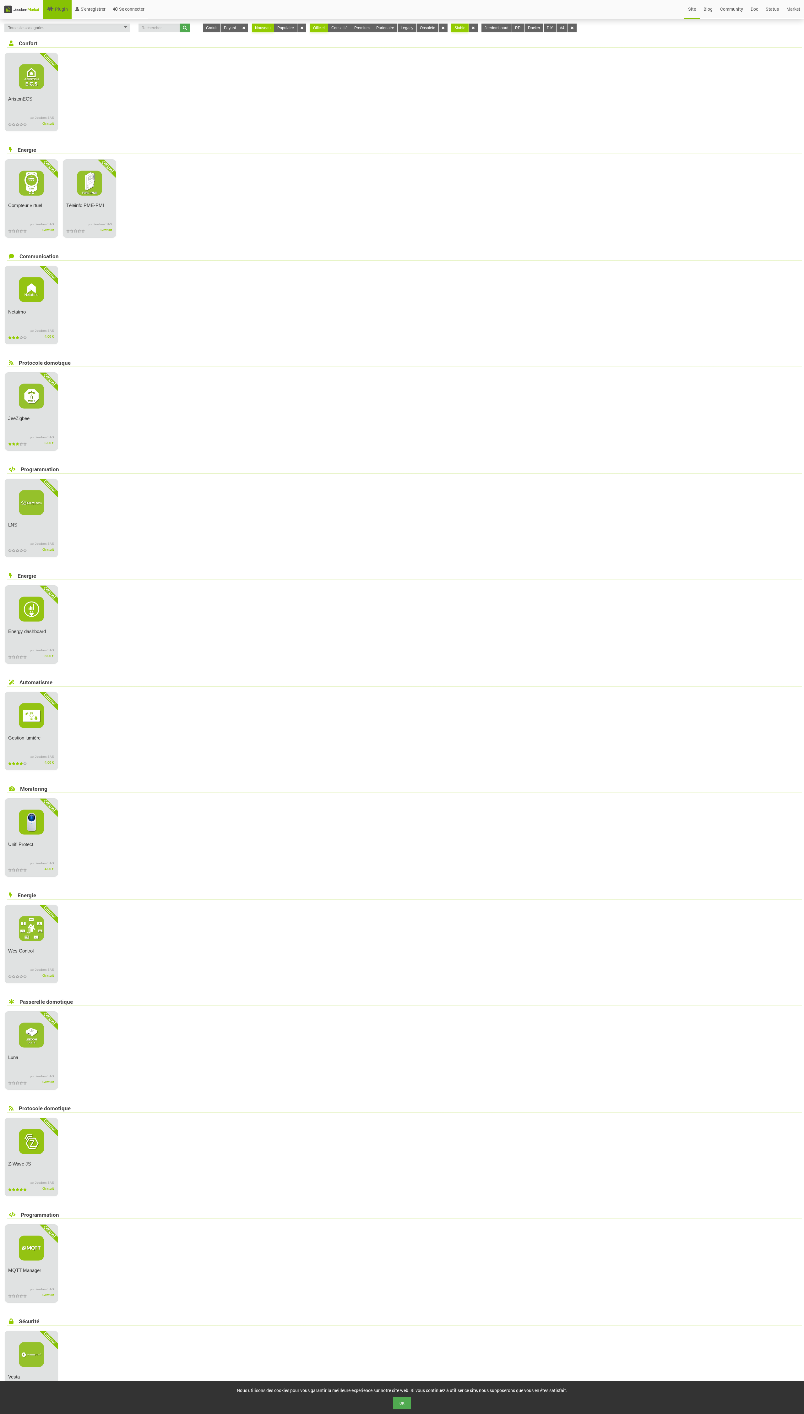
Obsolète (427, 28)
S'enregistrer (93, 9)
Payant (230, 28)
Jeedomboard (496, 28)
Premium (362, 28)
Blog (708, 9)
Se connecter (131, 9)
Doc (754, 9)
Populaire (285, 28)
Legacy (407, 28)
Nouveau (263, 28)
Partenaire (385, 28)
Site (692, 9)
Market (793, 9)
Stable (459, 28)
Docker (534, 28)
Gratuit (211, 28)
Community (731, 9)
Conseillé (339, 28)
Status (772, 9)
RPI (518, 28)
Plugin (61, 9)
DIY (550, 28)
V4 (562, 28)
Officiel (319, 28)
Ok (402, 1403)
